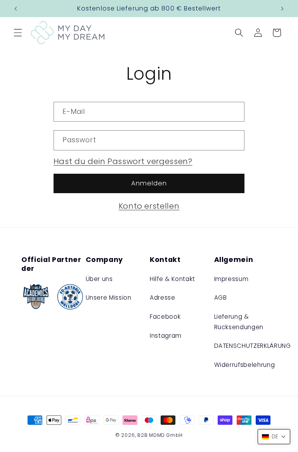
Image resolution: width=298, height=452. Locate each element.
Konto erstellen (149, 206)
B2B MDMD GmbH (160, 435)
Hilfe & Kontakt (172, 279)
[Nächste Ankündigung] (282, 8)
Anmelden (149, 183)
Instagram (166, 336)
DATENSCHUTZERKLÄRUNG (252, 346)
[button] (18, 32)
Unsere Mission (109, 297)
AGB (220, 297)
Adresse (162, 297)
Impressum (231, 279)
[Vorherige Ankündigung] (15, 8)
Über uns (99, 279)
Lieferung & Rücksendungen (239, 321)
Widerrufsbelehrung (244, 365)
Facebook (165, 316)
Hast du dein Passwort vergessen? (123, 161)
